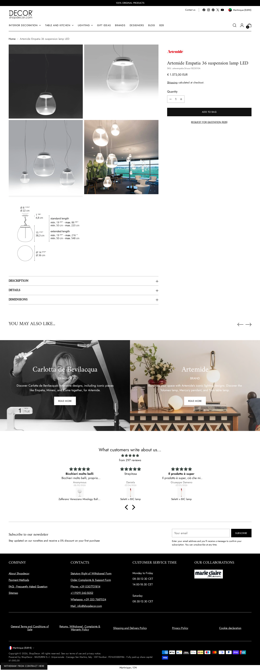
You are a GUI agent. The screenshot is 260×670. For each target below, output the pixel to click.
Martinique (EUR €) (22, 648)
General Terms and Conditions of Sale (30, 628)
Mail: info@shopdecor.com (86, 606)
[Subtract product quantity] (170, 99)
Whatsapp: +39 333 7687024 (88, 599)
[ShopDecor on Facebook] (204, 9)
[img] (130, 455)
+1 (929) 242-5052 (82, 593)
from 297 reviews (130, 460)
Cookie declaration (230, 628)
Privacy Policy (180, 628)
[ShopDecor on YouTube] (222, 9)
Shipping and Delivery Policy (130, 628)
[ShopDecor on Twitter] (217, 9)
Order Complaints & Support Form (91, 580)
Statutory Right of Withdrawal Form (91, 573)
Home (12, 39)
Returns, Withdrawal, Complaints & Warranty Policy (79, 628)
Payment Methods (19, 580)
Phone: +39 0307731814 (85, 586)
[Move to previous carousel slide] (240, 325)
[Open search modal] (234, 25)
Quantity (172, 92)
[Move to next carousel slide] (248, 324)
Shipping (172, 82)
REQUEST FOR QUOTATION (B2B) (209, 122)
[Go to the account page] (241, 25)
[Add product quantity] (181, 99)
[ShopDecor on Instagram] (208, 9)
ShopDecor (34, 653)
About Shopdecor (19, 573)
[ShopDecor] (21, 14)
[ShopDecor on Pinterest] (213, 9)
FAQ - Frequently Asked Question (28, 586)
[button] (127, 507)
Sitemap (13, 593)
